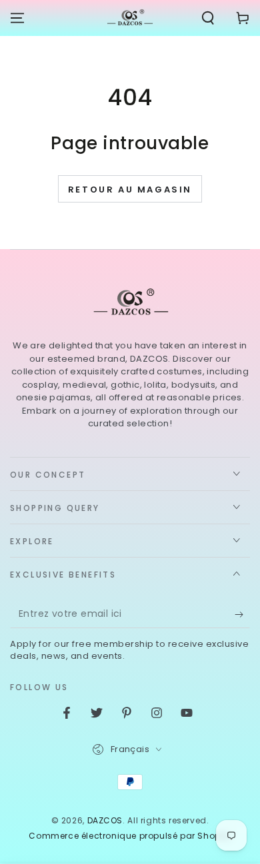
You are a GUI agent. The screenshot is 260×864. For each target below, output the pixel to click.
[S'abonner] (242, 615)
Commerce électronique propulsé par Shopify (130, 836)
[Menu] (17, 18)
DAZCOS (105, 820)
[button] (208, 18)
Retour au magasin (130, 189)
